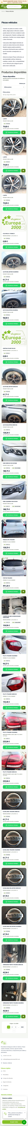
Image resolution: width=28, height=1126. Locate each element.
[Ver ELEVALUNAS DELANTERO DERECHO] (23, 901)
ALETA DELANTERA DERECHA (10, 425)
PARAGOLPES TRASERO (9, 539)
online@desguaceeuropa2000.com (11, 1059)
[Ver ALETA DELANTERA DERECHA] (23, 438)
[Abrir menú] (25, 6)
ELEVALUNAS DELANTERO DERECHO (12, 888)
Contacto (5, 1089)
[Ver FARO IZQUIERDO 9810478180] (23, 515)
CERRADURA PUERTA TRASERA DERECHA (13, 964)
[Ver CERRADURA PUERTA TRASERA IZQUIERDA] (23, 1016)
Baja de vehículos (7, 1082)
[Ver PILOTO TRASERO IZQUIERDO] (23, 669)
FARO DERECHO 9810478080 (10, 463)
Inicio (4, 1071)
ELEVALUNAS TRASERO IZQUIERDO (11, 850)
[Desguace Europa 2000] (4, 6)
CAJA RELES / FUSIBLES (9, 233)
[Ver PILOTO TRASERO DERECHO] (23, 707)
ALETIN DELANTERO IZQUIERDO (11, 271)
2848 (22, 1027)
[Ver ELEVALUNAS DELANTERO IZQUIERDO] (23, 940)
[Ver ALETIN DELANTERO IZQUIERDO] (23, 285)
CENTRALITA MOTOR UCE (9, 348)
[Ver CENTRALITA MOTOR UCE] (23, 362)
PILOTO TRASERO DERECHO (10, 694)
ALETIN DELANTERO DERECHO (10, 386)
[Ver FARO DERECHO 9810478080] (23, 477)
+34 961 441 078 (7, 1055)
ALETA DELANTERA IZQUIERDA (10, 310)
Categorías (5, 1085)
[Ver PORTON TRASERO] (23, 591)
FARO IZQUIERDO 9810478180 (10, 501)
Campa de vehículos (8, 1078)
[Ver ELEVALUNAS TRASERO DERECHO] (23, 825)
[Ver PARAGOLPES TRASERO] (23, 553)
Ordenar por (22, 83)
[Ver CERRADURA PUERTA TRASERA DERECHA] (23, 978)
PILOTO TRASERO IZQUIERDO (10, 655)
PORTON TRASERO (7, 578)
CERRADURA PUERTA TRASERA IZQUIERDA (13, 1003)
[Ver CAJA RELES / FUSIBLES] (23, 247)
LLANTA (5, 118)
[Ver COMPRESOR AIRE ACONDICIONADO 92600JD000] (23, 631)
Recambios (5, 1074)
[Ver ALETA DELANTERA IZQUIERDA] (23, 323)
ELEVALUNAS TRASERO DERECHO (11, 811)
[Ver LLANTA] (23, 132)
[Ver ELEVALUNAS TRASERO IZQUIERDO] (23, 863)
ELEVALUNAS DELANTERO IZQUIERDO (12, 926)
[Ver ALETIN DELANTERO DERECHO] (23, 400)
